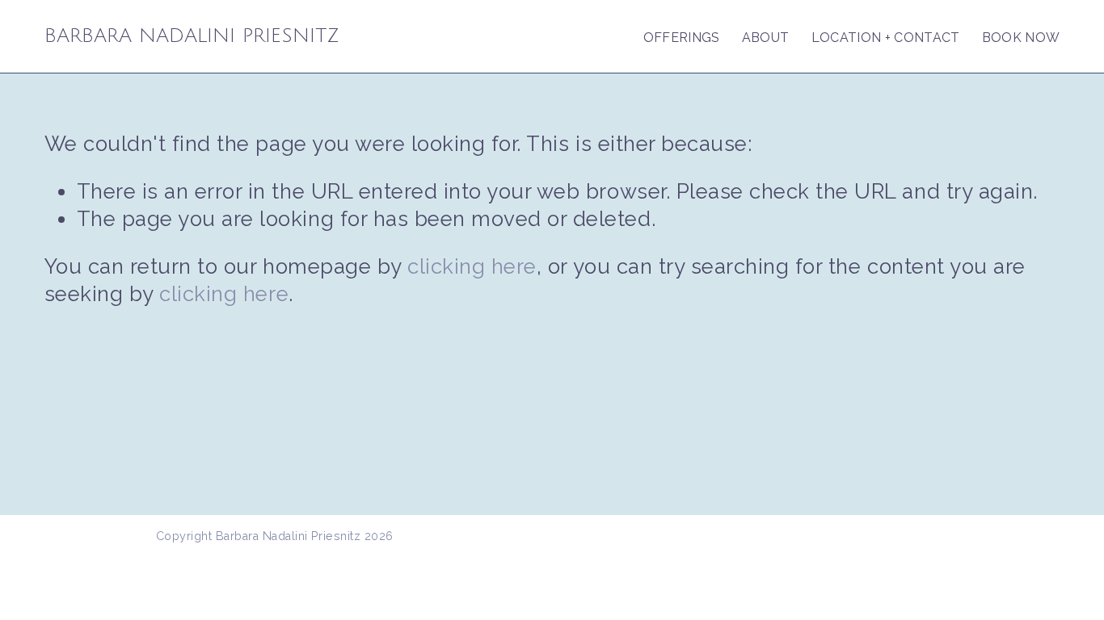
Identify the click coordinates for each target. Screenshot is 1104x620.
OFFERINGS (681, 37)
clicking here (472, 266)
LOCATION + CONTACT (885, 37)
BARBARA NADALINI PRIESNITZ (191, 36)
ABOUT (766, 37)
